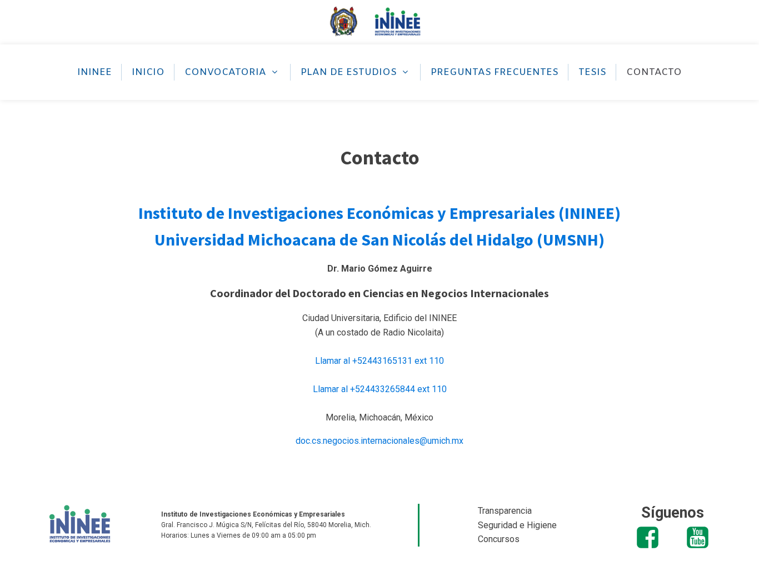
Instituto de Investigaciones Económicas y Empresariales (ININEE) (379, 212)
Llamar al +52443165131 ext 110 (379, 360)
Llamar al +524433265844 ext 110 (380, 389)
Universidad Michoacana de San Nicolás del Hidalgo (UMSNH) (379, 239)
